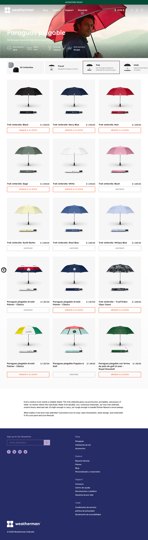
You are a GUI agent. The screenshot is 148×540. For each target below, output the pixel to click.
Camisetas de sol (83, 444)
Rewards (82, 10)
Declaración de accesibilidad (88, 514)
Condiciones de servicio (85, 507)
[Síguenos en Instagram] (20, 452)
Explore (56, 10)
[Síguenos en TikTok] (25, 452)
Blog (77, 468)
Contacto (79, 484)
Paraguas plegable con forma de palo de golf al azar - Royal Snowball (114, 366)
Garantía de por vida (84, 495)
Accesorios (80, 448)
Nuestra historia (82, 460)
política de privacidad (84, 510)
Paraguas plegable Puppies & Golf (68, 365)
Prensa (78, 464)
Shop (45, 10)
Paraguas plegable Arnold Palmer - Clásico (20, 303)
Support (69, 10)
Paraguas (79, 441)
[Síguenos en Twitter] (14, 452)
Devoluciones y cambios (86, 491)
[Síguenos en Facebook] (9, 452)
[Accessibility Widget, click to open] (3, 270)
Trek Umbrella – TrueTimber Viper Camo (113, 303)
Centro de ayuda (82, 487)
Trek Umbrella (17, 124)
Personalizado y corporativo (87, 471)
